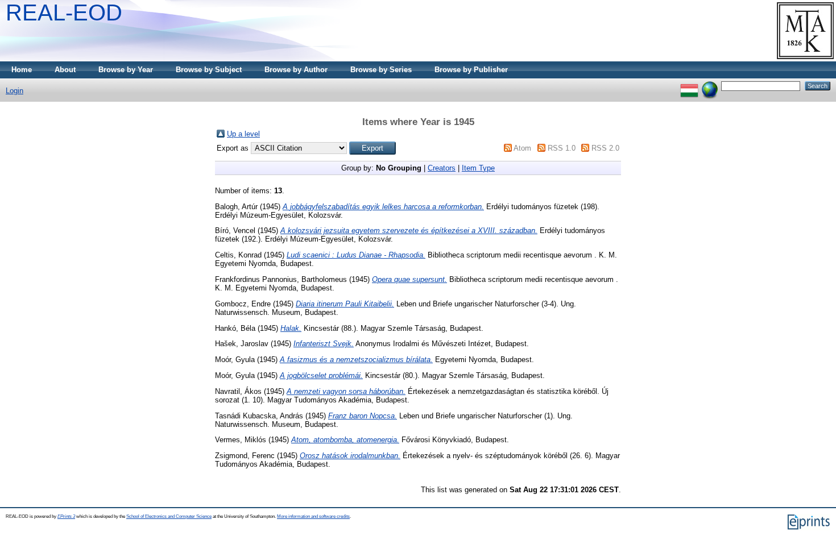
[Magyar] (689, 85)
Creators (442, 168)
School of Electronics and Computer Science (169, 516)
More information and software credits (313, 516)
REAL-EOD (64, 12)
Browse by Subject (209, 69)
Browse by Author (296, 69)
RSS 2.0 (605, 148)
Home (21, 69)
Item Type (478, 168)
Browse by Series (381, 69)
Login (14, 90)
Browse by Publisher (471, 69)
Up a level (243, 134)
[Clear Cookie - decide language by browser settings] (710, 85)
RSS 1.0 (562, 148)
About (65, 69)
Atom (522, 148)
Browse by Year (125, 69)
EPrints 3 (66, 516)
